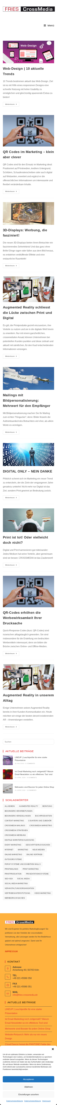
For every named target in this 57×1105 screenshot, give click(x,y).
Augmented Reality (28, 806)
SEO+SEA (9, 879)
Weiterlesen (12, 103)
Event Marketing (13, 845)
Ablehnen (28, 1087)
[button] (52, 1049)
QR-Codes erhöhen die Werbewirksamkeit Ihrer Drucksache (22, 618)
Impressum (46, 1101)
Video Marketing (42, 893)
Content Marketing (14, 821)
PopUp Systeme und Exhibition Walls (23, 864)
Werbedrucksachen (15, 898)
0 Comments (30, 763)
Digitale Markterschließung (19, 840)
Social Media (23, 879)
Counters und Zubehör (39, 821)
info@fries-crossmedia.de (25, 995)
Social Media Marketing (16, 883)
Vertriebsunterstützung (17, 893)
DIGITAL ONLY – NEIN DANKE (27, 471)
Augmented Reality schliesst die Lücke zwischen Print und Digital (27, 312)
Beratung (47, 806)
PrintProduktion (13, 874)
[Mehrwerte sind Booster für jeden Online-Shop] (8, 788)
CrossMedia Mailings (15, 826)
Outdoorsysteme (13, 859)
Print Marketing (31, 869)
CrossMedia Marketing (40, 826)
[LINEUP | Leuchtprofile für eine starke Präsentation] (8, 760)
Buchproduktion (43, 816)
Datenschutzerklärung (14, 1101)
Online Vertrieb (34, 855)
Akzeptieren (28, 1079)
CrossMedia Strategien (16, 830)
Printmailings (11, 869)
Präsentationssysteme (37, 874)
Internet (9, 850)
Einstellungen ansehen (28, 1094)
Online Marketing (13, 855)
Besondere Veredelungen (18, 816)
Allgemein (10, 806)
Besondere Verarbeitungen (19, 811)
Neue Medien (39, 850)
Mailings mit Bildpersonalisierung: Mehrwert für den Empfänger (26, 400)
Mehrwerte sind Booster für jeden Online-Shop (34, 787)
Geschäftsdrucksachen (38, 845)
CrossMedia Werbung (15, 835)
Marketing (23, 850)
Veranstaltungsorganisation (19, 888)
